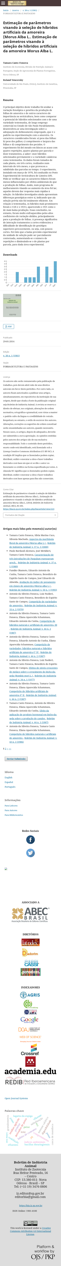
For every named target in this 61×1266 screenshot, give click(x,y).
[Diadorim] (30, 956)
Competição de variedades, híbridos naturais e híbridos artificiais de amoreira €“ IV (30, 648)
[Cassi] (30, 965)
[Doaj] (30, 1032)
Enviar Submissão (16, 758)
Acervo (15, 10)
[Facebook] (30, 839)
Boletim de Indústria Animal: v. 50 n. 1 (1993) (33, 589)
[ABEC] (30, 922)
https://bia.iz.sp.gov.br (30, 1205)
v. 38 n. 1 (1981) (30, 10)
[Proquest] (30, 1013)
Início (6, 10)
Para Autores (11, 810)
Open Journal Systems (16, 1098)
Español (9, 782)
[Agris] (30, 997)
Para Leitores (11, 805)
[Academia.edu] (30, 1073)
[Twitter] (30, 853)
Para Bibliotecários (14, 815)
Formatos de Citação (15, 515)
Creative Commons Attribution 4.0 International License (30, 1231)
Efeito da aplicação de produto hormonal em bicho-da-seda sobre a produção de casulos (33, 714)
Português (10, 786)
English (8, 777)
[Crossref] (30, 1054)
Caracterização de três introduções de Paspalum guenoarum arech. (31, 558)
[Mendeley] (30, 1065)
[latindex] (31, 945)
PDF (10, 326)
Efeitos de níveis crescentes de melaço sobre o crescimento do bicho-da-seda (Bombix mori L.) (33, 671)
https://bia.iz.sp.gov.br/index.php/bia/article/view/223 (28, 509)
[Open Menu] (3, 3)
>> (10, 748)
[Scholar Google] (30, 1023)
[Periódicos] (30, 975)
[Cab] (30, 1007)
